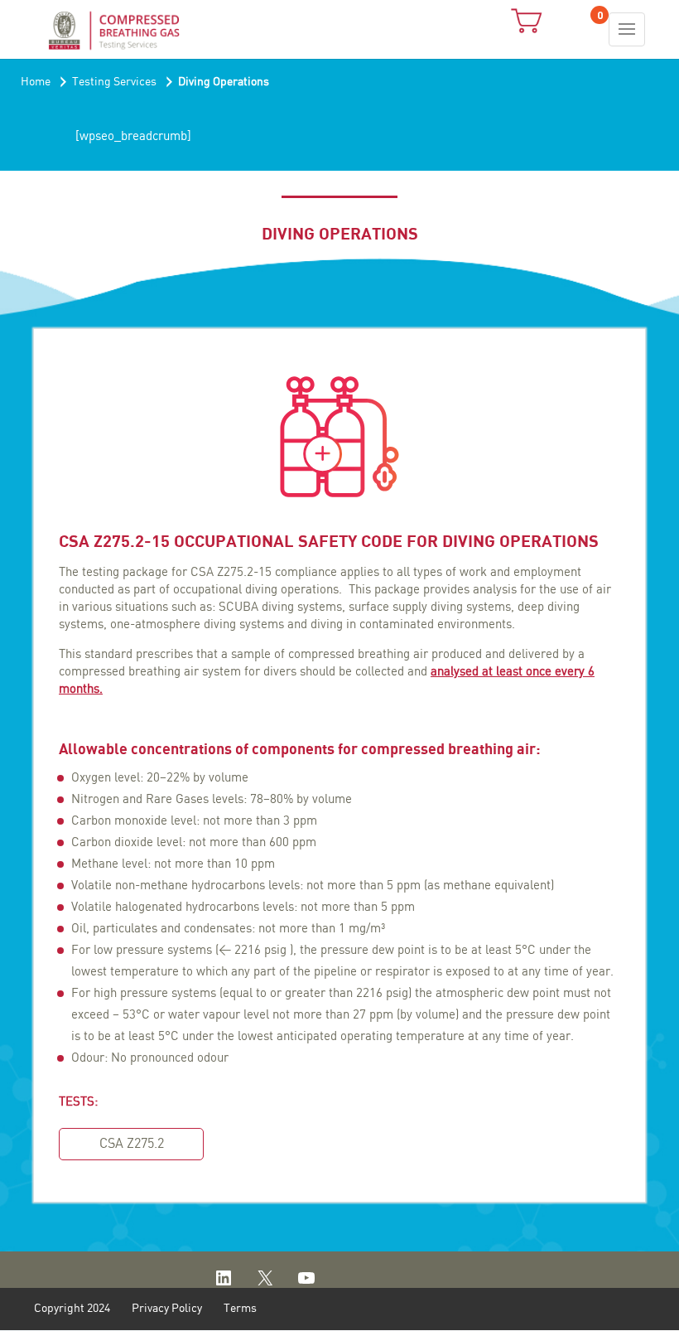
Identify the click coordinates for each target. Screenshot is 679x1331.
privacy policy (167, 1308)
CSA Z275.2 (131, 1144)
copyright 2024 (72, 1308)
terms (240, 1308)
